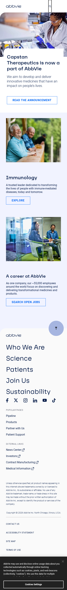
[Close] (63, 561)
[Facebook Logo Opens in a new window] (7, 400)
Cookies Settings (33, 584)
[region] (33, 573)
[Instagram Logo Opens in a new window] (25, 400)
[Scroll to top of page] (56, 328)
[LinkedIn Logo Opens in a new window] (35, 400)
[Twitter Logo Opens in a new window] (16, 400)
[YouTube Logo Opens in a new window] (45, 400)
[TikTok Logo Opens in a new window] (54, 400)
